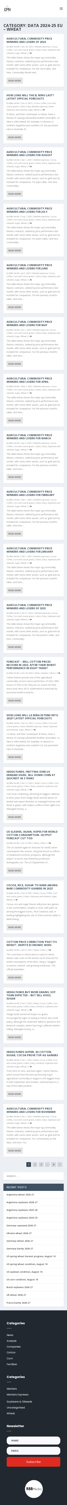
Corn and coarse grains (23, 50)
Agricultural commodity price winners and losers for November (31, 1110)
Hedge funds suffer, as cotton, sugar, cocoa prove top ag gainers (32, 1053)
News (51, 106)
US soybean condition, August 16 (24, 1271)
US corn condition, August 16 (22, 1279)
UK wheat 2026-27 (16, 1294)
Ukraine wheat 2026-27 (19, 1233)
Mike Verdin (14, 46)
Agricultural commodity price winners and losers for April (29, 380)
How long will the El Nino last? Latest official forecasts (30, 97)
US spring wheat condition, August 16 (27, 1264)
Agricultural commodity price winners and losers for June (29, 266)
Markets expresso (43, 46)
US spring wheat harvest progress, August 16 (31, 1256)
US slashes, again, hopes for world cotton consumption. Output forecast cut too (32, 835)
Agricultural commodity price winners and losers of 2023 (29, 606)
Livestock (40, 786)
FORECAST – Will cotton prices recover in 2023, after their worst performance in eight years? (31, 665)
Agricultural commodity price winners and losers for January (30, 550)
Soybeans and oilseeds (17, 109)
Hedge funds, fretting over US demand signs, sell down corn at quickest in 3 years (31, 775)
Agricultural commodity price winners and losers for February (31, 493)
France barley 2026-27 (18, 1302)
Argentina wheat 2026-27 (20, 1194)
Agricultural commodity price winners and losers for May (29, 323)
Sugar (17, 53)
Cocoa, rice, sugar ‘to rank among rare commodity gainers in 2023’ (32, 887)
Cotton (38, 50)
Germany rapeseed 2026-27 (21, 1225)
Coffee (9, 50)
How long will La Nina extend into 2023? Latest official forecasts (32, 716)
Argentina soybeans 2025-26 (22, 1209)
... (47, 1164)
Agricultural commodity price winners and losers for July (29, 210)
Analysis (44, 673)
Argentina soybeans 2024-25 (22, 1217)
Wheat (23, 53)
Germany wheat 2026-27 (20, 1240)
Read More (14, 80)
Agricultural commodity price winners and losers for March (29, 436)
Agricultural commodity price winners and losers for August (30, 153)
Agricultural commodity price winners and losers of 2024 (29, 40)
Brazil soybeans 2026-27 (20, 1287)
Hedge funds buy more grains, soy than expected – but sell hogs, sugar (31, 995)
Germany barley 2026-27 (20, 1248)
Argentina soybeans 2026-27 (22, 1202)
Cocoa (54, 46)
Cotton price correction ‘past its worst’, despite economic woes (32, 943)
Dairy (44, 50)
